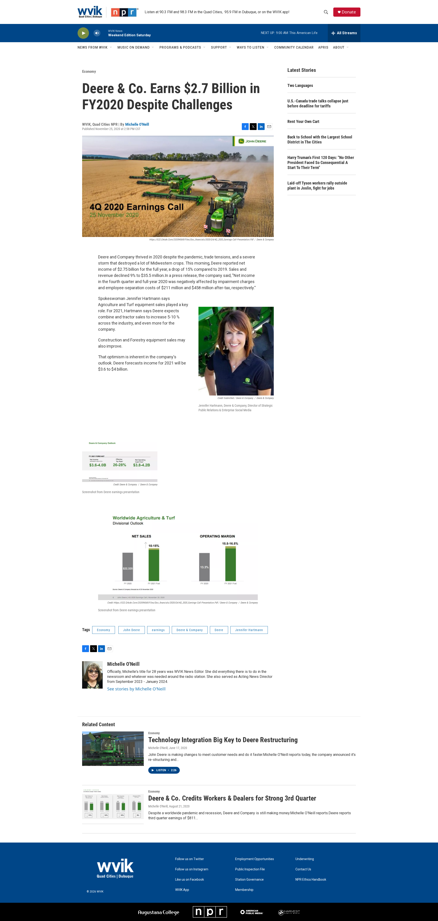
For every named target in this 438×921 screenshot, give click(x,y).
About (338, 47)
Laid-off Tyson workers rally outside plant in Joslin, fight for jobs (317, 185)
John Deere (131, 630)
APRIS (323, 47)
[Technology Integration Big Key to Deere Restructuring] (113, 748)
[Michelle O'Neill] (92, 675)
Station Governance (249, 879)
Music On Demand (133, 47)
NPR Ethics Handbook (310, 879)
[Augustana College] (158, 912)
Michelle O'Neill (137, 124)
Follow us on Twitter (189, 859)
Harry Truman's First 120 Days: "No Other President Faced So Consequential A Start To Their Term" (320, 162)
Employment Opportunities (254, 859)
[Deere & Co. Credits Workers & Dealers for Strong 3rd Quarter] (113, 807)
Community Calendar (294, 47)
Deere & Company (190, 630)
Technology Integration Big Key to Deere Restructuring (223, 740)
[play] (83, 33)
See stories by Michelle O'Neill (136, 689)
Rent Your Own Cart (303, 121)
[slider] (104, 33)
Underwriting (304, 859)
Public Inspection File (250, 869)
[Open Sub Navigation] (111, 47)
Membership (244, 890)
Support (219, 47)
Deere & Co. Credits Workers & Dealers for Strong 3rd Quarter (232, 798)
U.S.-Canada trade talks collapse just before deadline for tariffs (317, 103)
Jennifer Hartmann (249, 630)
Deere (219, 630)
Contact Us (303, 869)
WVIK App (182, 890)
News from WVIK (93, 47)
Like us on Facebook (189, 879)
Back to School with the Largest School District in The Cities (319, 139)
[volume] (97, 33)
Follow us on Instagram (191, 869)
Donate (349, 12)
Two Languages (300, 85)
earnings (158, 630)
